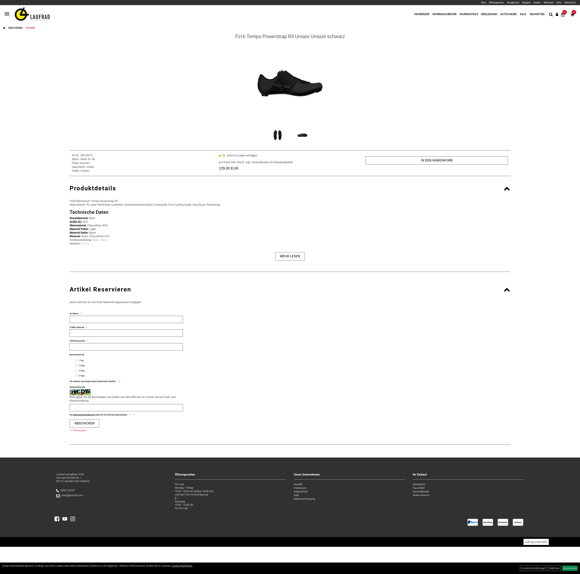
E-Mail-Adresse (77, 327)
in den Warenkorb (437, 160)
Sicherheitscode (77, 387)
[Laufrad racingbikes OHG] (36, 14)
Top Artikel (419, 487)
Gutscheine (508, 14)
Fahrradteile (468, 14)
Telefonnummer (77, 341)
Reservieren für (77, 354)
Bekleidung (489, 14)
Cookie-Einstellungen (533, 568)
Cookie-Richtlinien (181, 565)
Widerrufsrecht (421, 495)
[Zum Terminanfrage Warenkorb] (563, 15)
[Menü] (7, 14)
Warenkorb (570, 2)
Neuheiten (537, 14)
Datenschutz (301, 491)
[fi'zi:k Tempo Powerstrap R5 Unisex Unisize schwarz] (290, 83)
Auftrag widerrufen (536, 541)
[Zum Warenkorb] (572, 15)
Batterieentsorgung (304, 498)
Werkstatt (548, 2)
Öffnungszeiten (496, 2)
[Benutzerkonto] (557, 14)
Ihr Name (74, 313)
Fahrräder (421, 14)
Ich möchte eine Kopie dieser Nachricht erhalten (93, 381)
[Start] (4, 27)
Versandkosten (421, 491)
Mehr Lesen (290, 256)
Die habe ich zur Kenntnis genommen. (99, 415)
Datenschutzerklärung (84, 415)
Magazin (526, 2)
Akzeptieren (570, 568)
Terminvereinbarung (197, 494)
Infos (559, 2)
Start (483, 2)
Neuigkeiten (513, 2)
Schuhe (30, 27)
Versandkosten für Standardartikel (271, 162)
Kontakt (298, 484)
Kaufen (537, 2)
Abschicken (84, 423)
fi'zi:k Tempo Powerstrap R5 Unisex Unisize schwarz (290, 36)
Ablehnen (554, 568)
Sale (523, 14)
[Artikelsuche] (551, 15)
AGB (296, 495)
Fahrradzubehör (444, 14)
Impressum (300, 487)
